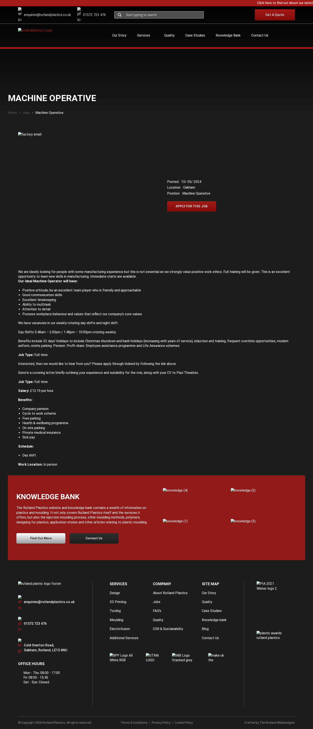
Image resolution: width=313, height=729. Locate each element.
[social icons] (214, 15)
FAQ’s (157, 611)
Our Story (209, 593)
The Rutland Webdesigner (277, 722)
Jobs (26, 113)
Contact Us (210, 638)
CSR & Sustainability (168, 629)
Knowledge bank (214, 620)
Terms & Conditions (134, 722)
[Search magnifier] (120, 15)
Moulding (116, 620)
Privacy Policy (161, 722)
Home (12, 113)
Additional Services (124, 638)
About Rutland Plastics (170, 593)
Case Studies (212, 611)
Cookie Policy (184, 722)
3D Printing (118, 602)
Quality (158, 620)
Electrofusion (120, 629)
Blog (205, 629)
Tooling (115, 611)
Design (115, 593)
